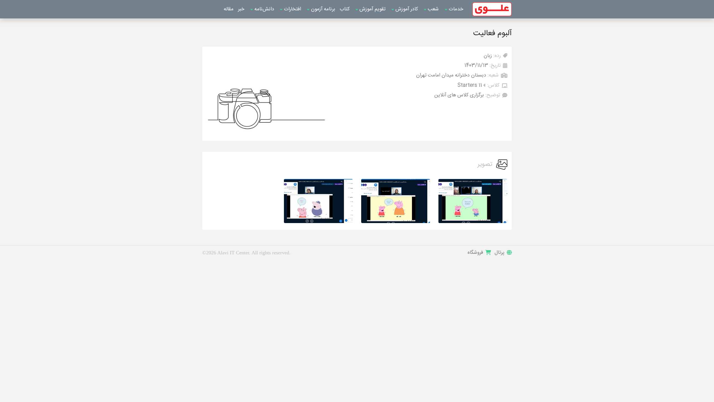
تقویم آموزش (371, 9)
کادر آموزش (406, 9)
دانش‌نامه (263, 9)
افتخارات (292, 9)
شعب (432, 9)
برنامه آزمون (322, 9)
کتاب (345, 9)
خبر (241, 9)
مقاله (228, 9)
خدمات (455, 9)
